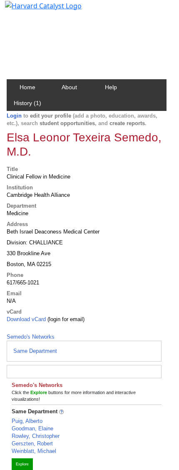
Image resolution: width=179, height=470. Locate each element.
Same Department (35, 351)
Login (14, 116)
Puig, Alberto (27, 421)
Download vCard (26, 319)
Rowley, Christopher (36, 436)
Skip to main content (34, 10)
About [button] (69, 87)
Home (27, 87)
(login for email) (65, 319)
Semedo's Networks (31, 337)
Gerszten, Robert (32, 443)
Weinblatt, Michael (34, 451)
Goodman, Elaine (32, 428)
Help (111, 87)
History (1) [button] (27, 103)
